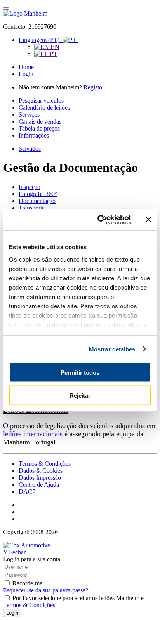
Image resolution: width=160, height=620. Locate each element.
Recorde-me (27, 583)
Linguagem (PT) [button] (41, 40)
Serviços (29, 114)
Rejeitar (80, 395)
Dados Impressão (40, 477)
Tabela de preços (39, 128)
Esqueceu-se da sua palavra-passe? (45, 590)
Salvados (30, 148)
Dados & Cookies (41, 470)
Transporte (32, 207)
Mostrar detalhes (112, 349)
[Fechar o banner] (148, 219)
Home (26, 67)
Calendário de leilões (44, 107)
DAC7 (27, 491)
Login (26, 74)
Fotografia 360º (38, 193)
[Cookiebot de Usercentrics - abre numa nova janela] (99, 220)
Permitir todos (80, 372)
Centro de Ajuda (39, 484)
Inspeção (29, 186)
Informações (34, 135)
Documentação (37, 200)
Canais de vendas (40, 121)
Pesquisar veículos (41, 100)
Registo (92, 87)
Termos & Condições (45, 463)
